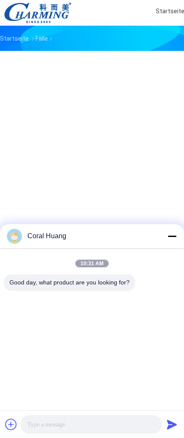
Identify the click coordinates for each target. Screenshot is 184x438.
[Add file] (11, 424)
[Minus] (172, 236)
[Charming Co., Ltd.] (37, 13)
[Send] (172, 424)
